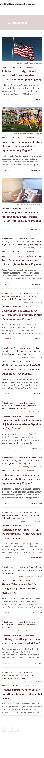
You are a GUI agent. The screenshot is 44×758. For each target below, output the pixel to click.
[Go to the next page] (16, 729)
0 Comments (7, 99)
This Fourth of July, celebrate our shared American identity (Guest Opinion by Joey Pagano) (21, 75)
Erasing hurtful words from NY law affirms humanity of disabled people (22, 694)
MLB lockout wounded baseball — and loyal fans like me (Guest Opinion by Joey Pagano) (21, 369)
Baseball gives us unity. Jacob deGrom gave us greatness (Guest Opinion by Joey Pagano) (22, 314)
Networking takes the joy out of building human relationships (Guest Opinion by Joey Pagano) (21, 216)
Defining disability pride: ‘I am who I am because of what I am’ (21, 641)
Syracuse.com (28, 67)
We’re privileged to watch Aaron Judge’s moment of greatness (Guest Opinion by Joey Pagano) (22, 260)
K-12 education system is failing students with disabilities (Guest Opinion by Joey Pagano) (21, 479)
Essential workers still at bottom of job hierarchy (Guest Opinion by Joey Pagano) (21, 424)
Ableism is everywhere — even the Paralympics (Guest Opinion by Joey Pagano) (21, 533)
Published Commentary (11, 67)
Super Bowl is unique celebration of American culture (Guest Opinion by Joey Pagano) (22, 146)
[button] (33, 10)
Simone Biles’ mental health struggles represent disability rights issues (19, 588)
